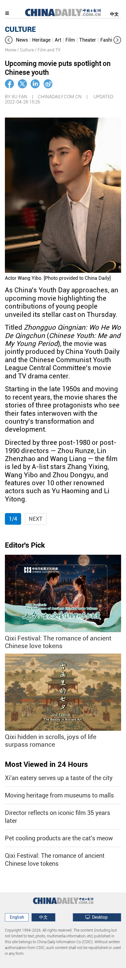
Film (70, 40)
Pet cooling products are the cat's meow (59, 838)
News (22, 40)
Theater (87, 40)
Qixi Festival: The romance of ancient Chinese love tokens (58, 642)
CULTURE (20, 29)
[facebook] (9, 83)
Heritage (41, 40)
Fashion (109, 40)
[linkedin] (35, 83)
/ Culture (25, 49)
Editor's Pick (25, 545)
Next (36, 519)
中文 (114, 14)
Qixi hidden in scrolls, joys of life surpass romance (50, 740)
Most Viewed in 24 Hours (46, 764)
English (17, 917)
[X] (22, 83)
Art (58, 40)
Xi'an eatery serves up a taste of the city (59, 778)
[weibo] (48, 83)
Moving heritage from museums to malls (59, 795)
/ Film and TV (48, 49)
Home (10, 49)
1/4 (13, 519)
